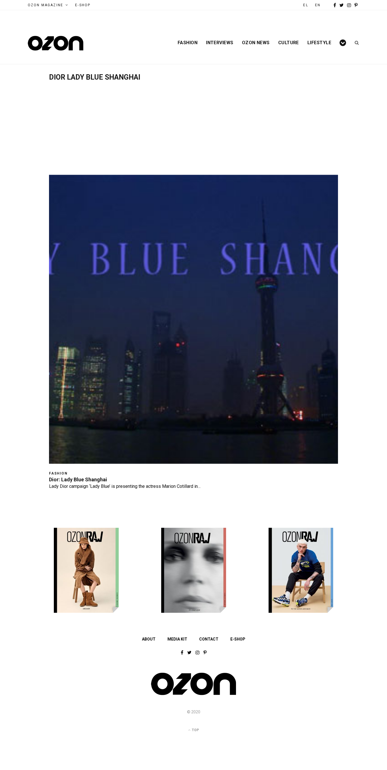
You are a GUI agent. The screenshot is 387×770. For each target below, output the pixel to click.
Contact (208, 639)
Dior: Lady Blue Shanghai (78, 479)
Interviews (219, 43)
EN (317, 5)
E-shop (237, 639)
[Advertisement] (193, 123)
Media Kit (177, 639)
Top (195, 730)
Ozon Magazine (45, 5)
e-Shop (82, 5)
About (149, 639)
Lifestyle (319, 43)
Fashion (187, 43)
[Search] (354, 43)
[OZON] (193, 695)
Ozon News (256, 43)
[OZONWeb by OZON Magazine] (55, 43)
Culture (288, 43)
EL (305, 5)
